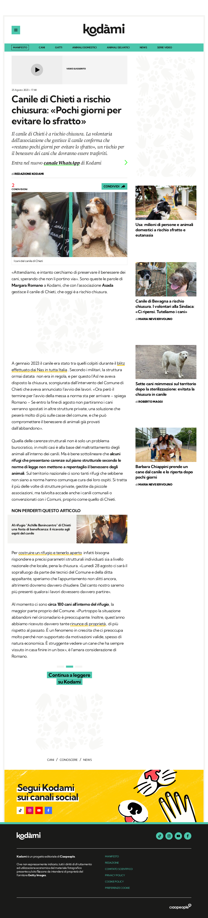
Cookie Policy (114, 881)
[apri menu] (16, 30)
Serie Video (164, 47)
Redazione (112, 862)
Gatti (58, 47)
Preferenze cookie (117, 887)
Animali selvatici (118, 47)
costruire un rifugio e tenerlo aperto (50, 552)
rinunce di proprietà (88, 623)
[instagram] (169, 836)
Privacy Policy (115, 875)
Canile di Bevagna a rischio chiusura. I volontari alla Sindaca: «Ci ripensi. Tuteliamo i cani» (164, 306)
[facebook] (187, 836)
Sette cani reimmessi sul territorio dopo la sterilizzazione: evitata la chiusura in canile (165, 389)
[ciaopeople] (180, 907)
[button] (20, 810)
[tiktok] (159, 836)
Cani (42, 47)
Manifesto (20, 47)
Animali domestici (84, 47)
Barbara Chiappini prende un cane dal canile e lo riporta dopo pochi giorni (164, 472)
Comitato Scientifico (119, 868)
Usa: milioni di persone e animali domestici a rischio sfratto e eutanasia (164, 230)
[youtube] (178, 836)
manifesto (112, 856)
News (143, 47)
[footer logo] (55, 836)
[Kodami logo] (104, 30)
